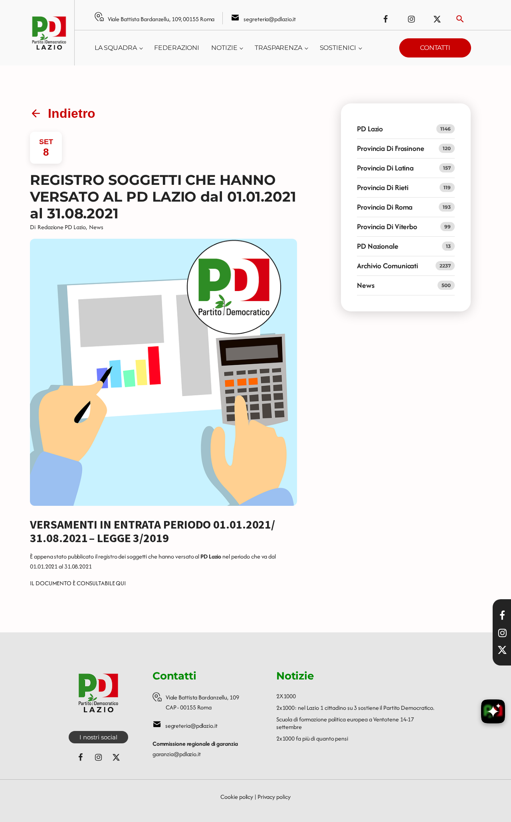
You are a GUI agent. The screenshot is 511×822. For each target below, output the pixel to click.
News (96, 227)
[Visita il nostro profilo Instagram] (502, 633)
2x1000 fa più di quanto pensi (312, 738)
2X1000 (286, 696)
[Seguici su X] (502, 650)
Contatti (435, 47)
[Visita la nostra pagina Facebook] (502, 615)
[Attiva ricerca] (460, 19)
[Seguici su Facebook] (385, 19)
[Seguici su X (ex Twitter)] (437, 19)
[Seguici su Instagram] (411, 19)
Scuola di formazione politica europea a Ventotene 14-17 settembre (345, 723)
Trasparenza (278, 47)
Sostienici (338, 47)
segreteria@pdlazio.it (270, 19)
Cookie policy (236, 796)
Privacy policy (274, 796)
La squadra (116, 47)
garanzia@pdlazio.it (177, 754)
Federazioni (176, 47)
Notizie (224, 47)
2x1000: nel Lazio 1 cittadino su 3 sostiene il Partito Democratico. (355, 707)
